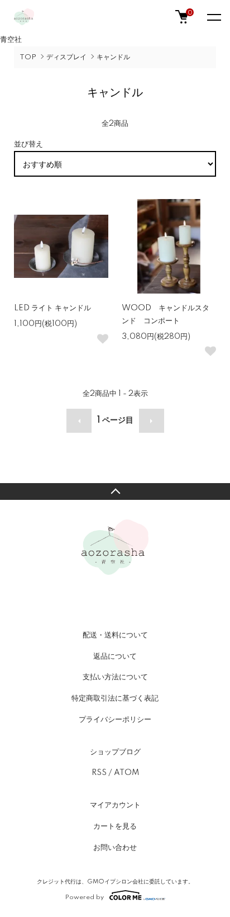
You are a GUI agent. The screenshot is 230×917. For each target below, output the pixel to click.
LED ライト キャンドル (52, 308)
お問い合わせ (115, 848)
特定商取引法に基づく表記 (115, 698)
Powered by (84, 897)
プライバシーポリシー (115, 720)
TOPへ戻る (115, 491)
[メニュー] (213, 17)
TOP (28, 57)
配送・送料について (115, 635)
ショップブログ (115, 752)
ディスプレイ (66, 57)
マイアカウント (115, 805)
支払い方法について (115, 677)
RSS (99, 773)
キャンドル (113, 57)
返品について (115, 656)
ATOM (126, 773)
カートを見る (115, 826)
